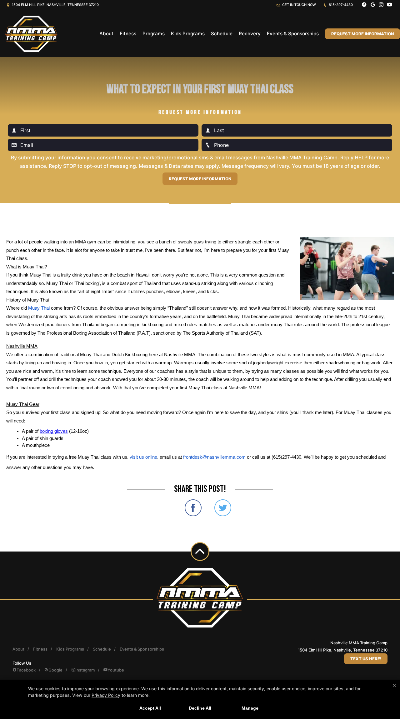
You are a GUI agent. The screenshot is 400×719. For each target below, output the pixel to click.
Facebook (26, 669)
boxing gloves (54, 431)
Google (55, 669)
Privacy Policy (106, 695)
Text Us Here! (365, 658)
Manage (250, 708)
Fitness (128, 34)
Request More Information (362, 33)
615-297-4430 (340, 4)
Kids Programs (188, 34)
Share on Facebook (193, 508)
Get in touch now (298, 4)
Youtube (116, 669)
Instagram (85, 669)
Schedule (221, 34)
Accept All (150, 708)
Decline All (200, 708)
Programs (153, 34)
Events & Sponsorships (293, 34)
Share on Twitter (223, 508)
